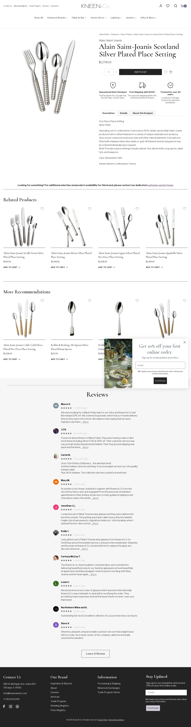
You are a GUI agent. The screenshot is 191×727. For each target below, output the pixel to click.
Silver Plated (126, 34)
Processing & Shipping (109, 683)
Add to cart (140, 72)
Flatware (115, 34)
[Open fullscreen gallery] (89, 114)
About (53, 688)
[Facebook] (4, 706)
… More (85, 422)
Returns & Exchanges (109, 688)
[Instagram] (10, 706)
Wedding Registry (20, 6)
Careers (54, 692)
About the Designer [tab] (143, 113)
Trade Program (35, 6)
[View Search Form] (176, 6)
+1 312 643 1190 (11, 699)
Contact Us (8, 6)
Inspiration (54, 6)
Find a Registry (57, 710)
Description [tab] (108, 113)
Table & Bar (104, 34)
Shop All (38, 17)
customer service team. (160, 185)
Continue (153, 708)
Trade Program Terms (109, 692)
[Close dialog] (184, 342)
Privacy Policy (102, 720)
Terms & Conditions (116, 720)
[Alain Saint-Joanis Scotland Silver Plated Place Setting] (50, 75)
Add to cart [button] (10, 267)
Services (45, 6)
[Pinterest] (17, 706)
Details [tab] (123, 113)
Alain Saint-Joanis (110, 40)
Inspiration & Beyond (61, 683)
